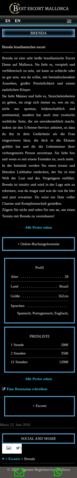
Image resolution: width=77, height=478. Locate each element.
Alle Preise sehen (38, 227)
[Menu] (69, 21)
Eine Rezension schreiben (27, 389)
